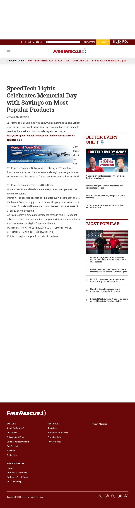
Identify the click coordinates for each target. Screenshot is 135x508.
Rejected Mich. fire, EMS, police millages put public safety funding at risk (109, 300)
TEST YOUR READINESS (77, 61)
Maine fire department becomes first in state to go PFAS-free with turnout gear (108, 270)
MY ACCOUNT (103, 42)
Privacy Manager (99, 424)
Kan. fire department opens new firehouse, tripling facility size (105, 290)
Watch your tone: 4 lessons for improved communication (105, 206)
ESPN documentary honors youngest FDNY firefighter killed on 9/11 (107, 280)
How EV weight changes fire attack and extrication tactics (104, 187)
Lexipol (24, 497)
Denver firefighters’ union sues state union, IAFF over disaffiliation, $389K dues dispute (108, 259)
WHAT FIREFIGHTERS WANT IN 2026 (45, 61)
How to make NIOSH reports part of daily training (105, 196)
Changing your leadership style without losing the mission (105, 177)
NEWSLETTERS (89, 42)
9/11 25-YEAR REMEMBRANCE (106, 61)
